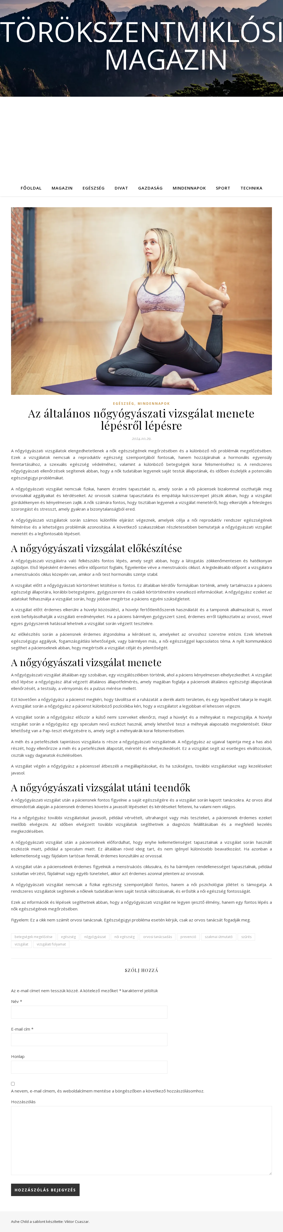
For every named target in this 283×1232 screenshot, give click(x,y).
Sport (223, 188)
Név (16, 1001)
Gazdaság (150, 188)
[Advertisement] (141, 138)
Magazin (62, 188)
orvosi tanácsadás (157, 936)
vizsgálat (21, 944)
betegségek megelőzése (34, 936)
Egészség (94, 188)
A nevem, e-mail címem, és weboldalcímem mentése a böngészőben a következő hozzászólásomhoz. (107, 1091)
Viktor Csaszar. (77, 1221)
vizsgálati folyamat (51, 944)
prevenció (188, 936)
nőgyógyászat (95, 936)
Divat (121, 188)
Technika (251, 188)
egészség (68, 936)
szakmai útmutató (219, 936)
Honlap (18, 1056)
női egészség (124, 936)
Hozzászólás (23, 1101)
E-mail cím (22, 1029)
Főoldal (31, 188)
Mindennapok (189, 188)
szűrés (246, 936)
